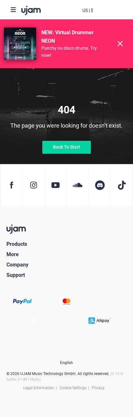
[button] (87, 9)
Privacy (98, 388)
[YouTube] (55, 185)
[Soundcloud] (77, 185)
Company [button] (17, 265)
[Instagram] (33, 185)
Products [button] (16, 244)
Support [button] (15, 275)
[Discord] (99, 185)
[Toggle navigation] (13, 9)
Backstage (100, 15)
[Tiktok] (121, 185)
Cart (113, 15)
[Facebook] (11, 185)
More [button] (12, 254)
